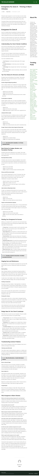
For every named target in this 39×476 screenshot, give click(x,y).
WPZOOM (36, 473)
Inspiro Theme (31, 473)
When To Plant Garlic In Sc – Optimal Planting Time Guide (34, 70)
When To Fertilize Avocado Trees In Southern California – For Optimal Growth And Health (34, 105)
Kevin (4, 11)
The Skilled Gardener (7, 2)
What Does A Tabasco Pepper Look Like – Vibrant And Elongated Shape (33, 112)
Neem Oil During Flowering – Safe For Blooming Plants (33, 74)
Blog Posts (8, 11)
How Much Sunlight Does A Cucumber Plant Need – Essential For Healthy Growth (33, 79)
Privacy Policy (3, 472)
